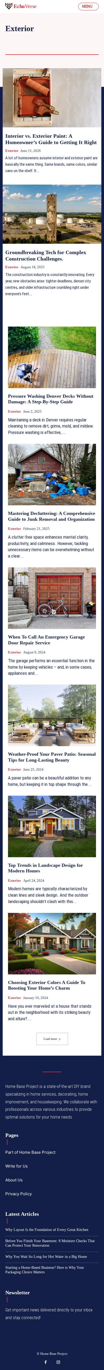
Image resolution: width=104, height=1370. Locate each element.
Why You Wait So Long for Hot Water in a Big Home (46, 1257)
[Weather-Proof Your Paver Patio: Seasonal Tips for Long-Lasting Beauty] (52, 715)
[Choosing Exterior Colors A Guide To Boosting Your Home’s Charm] (52, 943)
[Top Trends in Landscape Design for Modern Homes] (52, 826)
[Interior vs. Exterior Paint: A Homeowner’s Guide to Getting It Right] (52, 97)
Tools (39, 46)
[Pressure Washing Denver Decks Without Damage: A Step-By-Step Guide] (52, 357)
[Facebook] (46, 1362)
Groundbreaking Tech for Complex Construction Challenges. (45, 255)
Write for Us (16, 1166)
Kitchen (15, 46)
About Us (14, 1179)
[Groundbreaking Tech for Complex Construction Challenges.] (52, 214)
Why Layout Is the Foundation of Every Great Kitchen (46, 1230)
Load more (50, 1039)
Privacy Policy (18, 1193)
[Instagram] (58, 1362)
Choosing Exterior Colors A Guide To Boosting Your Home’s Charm (46, 985)
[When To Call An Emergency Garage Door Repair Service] (52, 598)
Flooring (62, 39)
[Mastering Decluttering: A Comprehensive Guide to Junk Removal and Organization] (52, 474)
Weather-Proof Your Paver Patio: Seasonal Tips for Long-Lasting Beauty (52, 757)
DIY (39, 39)
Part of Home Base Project (30, 1152)
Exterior (11, 151)
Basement (16, 39)
